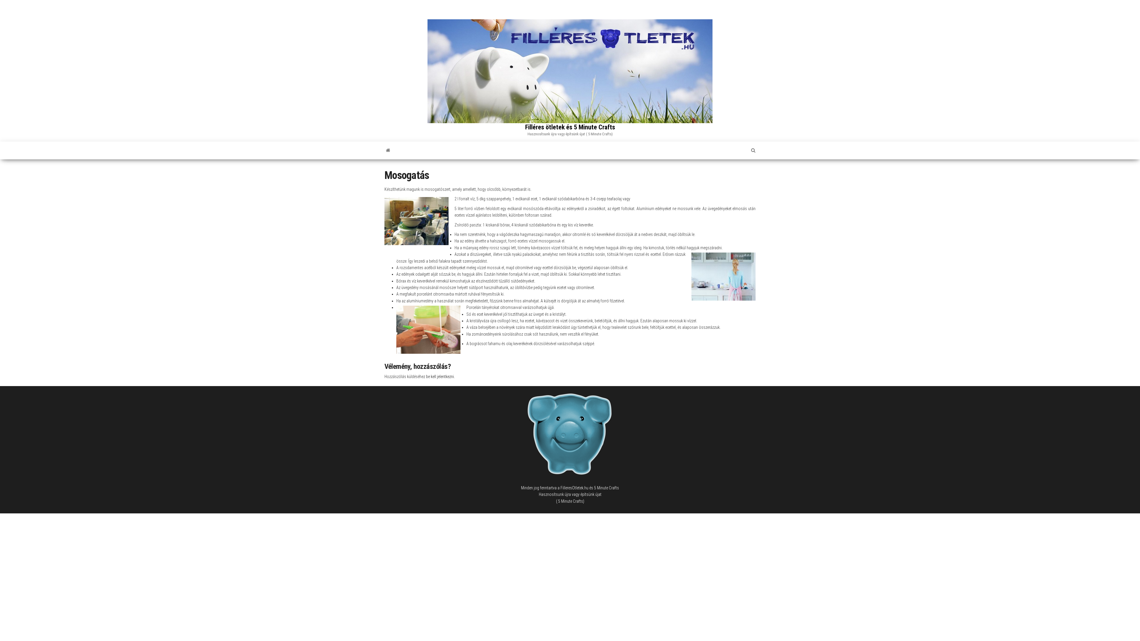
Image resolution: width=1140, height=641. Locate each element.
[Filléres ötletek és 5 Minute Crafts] (388, 150)
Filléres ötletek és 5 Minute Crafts (570, 127)
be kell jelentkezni (440, 376)
